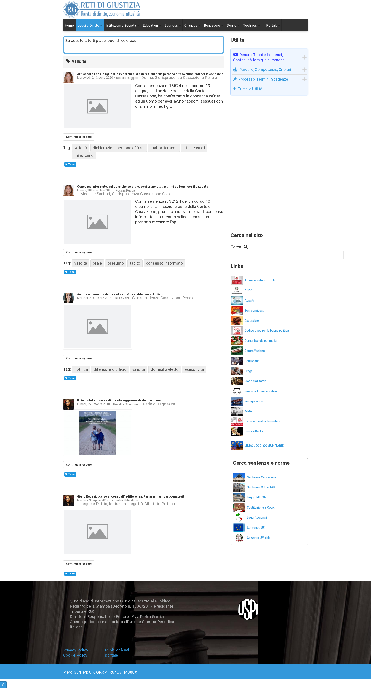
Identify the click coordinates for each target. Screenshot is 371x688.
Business (171, 25)
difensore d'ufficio (110, 369)
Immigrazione (254, 401)
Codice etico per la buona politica (267, 330)
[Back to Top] (3, 684)
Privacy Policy (76, 650)
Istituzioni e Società (121, 25)
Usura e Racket (255, 431)
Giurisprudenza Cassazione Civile (141, 194)
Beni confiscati (254, 310)
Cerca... (237, 246)
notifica (81, 369)
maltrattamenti (164, 147)
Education (151, 25)
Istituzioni (118, 504)
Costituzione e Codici (261, 507)
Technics (250, 25)
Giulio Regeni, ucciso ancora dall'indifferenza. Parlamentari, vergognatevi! (130, 496)
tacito (135, 263)
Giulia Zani (122, 298)
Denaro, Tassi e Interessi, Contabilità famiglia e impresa (259, 57)
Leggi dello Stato (258, 497)
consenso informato (164, 263)
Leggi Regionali (257, 517)
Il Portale (270, 25)
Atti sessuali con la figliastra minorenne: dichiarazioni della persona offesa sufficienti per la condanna (150, 74)
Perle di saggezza (159, 404)
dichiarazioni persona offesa (118, 147)
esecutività (194, 369)
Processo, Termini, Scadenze (263, 79)
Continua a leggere (79, 136)
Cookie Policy (75, 655)
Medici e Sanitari (95, 194)
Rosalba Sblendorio (126, 404)
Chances (191, 25)
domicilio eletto (165, 369)
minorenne (83, 155)
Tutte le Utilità (250, 89)
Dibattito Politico (159, 504)
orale (97, 263)
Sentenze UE (256, 528)
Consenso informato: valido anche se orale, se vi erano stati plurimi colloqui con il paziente (142, 186)
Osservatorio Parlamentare (262, 421)
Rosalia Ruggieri (127, 78)
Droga (248, 371)
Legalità (135, 504)
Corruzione (252, 361)
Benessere (212, 25)
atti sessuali (194, 147)
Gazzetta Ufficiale (259, 538)
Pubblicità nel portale (117, 653)
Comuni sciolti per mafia (261, 341)
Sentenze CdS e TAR (261, 487)
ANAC (249, 290)
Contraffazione (255, 351)
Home (69, 25)
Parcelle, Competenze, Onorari (265, 69)
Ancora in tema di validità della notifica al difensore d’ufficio (120, 294)
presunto (116, 263)
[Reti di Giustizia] (101, 9)
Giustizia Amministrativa (261, 391)
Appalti (249, 300)
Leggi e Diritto (89, 25)
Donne (232, 25)
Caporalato (252, 321)
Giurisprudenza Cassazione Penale (186, 78)
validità (80, 147)
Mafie (248, 411)
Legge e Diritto (93, 504)
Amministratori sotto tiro (261, 280)
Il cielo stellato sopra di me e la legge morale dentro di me (119, 400)
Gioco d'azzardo (255, 381)
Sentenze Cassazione (261, 477)
